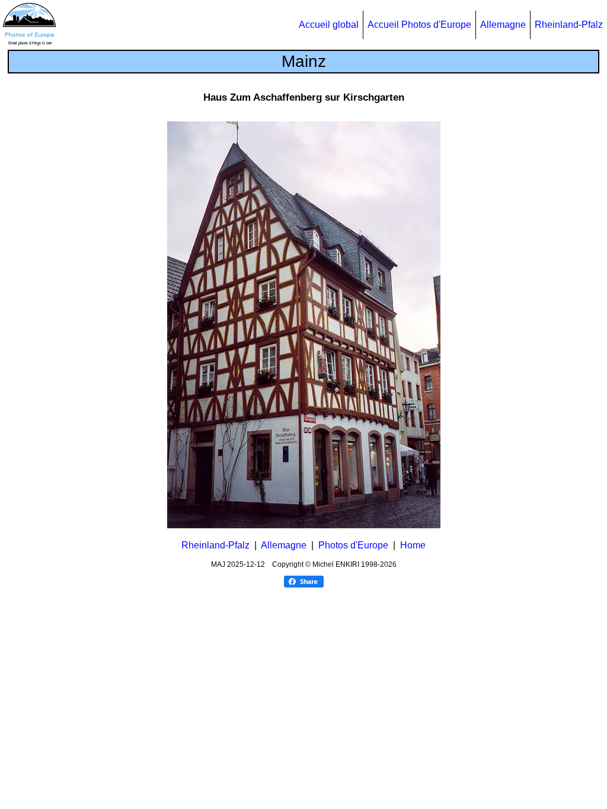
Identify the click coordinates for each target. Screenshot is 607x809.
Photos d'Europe (353, 545)
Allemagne (503, 25)
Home (413, 545)
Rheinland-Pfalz (569, 25)
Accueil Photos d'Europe (419, 25)
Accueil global (329, 25)
